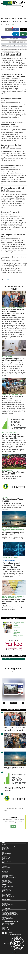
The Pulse (4, 844)
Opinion (4, 887)
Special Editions (5, 895)
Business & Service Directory (8, 896)
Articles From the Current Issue (9, 912)
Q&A (3, 865)
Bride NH (4, 926)
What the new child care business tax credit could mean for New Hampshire (13, 436)
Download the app (17, 637)
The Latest (5, 497)
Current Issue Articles (18, 622)
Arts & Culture (6, 394)
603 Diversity (5, 927)
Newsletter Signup (6, 894)
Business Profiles (6, 867)
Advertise (15, 630)
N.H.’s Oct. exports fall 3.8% (11, 54)
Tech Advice (5, 872)
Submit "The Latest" (18, 635)
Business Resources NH (7, 907)
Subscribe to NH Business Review (9, 913)
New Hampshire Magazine (8, 923)
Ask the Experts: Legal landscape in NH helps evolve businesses (11, 565)
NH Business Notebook (7, 886)
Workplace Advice (6, 879)
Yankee (4, 928)
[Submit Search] (22, 6)
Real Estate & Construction (13, 597)
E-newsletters (16, 627)
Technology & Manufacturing (8, 846)
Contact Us (4, 898)
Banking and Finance (6, 853)
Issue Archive (16, 629)
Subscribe (15, 625)
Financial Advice (5, 874)
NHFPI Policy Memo (11, 432)
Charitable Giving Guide (7, 904)
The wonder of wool (10, 749)
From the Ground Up (6, 859)
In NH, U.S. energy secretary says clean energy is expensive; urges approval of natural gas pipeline (14, 729)
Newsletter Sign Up (6, 917)
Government (20, 307)
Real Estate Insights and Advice (9, 877)
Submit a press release (16, 633)
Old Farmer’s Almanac (7, 929)
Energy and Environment (9, 307)
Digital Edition (5, 910)
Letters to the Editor (6, 890)
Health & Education (6, 851)
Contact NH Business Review (8, 916)
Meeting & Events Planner (8, 905)
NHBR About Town (7, 470)
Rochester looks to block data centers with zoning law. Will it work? (14, 601)
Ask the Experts (7, 557)
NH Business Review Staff (19, 25)
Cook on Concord (6, 889)
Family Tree (4, 931)
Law (3, 356)
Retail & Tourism (5, 848)
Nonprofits (4, 856)
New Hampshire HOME (7, 924)
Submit (13, 826)
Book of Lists (5, 903)
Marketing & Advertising (7, 875)
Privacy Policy (6, 943)
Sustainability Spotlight (7, 882)
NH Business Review (14, 3)
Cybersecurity (5, 858)
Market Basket (15, 394)
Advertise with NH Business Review (10, 914)
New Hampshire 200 (7, 902)
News (21, 394)
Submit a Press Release (7, 918)
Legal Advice (8, 356)
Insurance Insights (6, 880)
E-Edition (15, 623)
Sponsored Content (6, 861)
